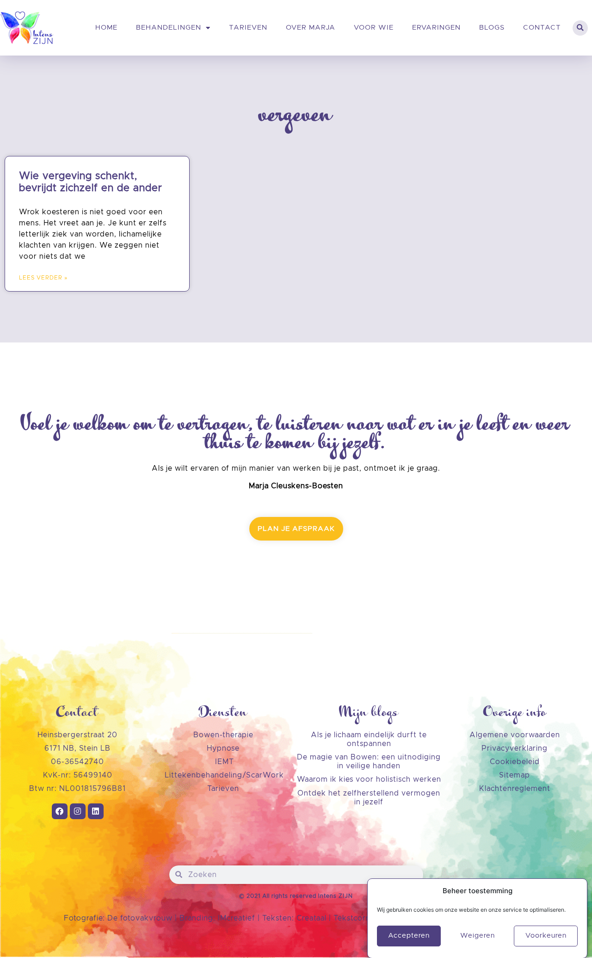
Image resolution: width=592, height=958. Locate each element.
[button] (580, 28)
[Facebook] (60, 811)
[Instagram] (78, 811)
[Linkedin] (96, 811)
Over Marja (310, 27)
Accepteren (409, 935)
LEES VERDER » (43, 277)
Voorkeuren (546, 935)
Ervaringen (436, 27)
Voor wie (374, 27)
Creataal (312, 918)
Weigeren (477, 935)
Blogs (492, 27)
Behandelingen (168, 27)
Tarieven (248, 27)
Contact (542, 27)
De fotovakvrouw (140, 918)
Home (106, 27)
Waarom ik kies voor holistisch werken (369, 779)
